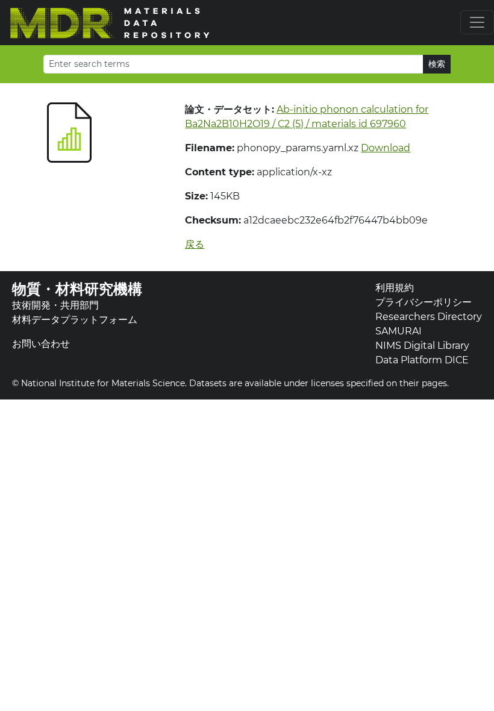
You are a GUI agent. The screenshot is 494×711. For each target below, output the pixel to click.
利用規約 (394, 287)
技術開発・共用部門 (55, 305)
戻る (194, 244)
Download (385, 148)
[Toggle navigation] (477, 22)
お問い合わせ (41, 343)
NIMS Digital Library (422, 345)
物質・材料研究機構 (77, 289)
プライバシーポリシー (423, 302)
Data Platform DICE (422, 360)
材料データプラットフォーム (74, 319)
